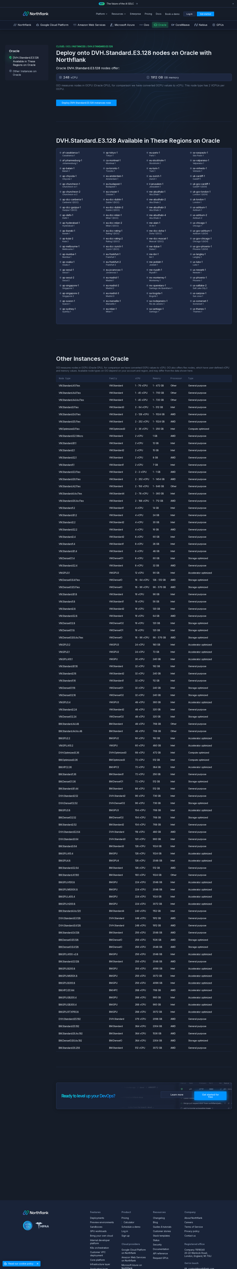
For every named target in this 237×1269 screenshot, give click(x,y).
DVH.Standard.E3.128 (100, 46)
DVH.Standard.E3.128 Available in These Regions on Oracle (26, 61)
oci (68, 46)
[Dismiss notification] (233, 4)
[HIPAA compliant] (42, 1226)
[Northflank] (35, 14)
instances (79, 46)
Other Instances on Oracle (24, 72)
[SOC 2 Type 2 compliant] (28, 1226)
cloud (60, 46)
